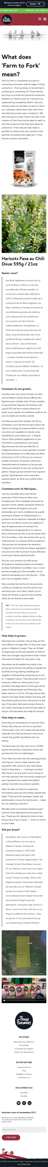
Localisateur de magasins (24, 1049)
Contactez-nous (24, 1078)
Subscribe (11, 1137)
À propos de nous (24, 1067)
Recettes (24, 1096)
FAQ (24, 1071)
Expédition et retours (24, 1074)
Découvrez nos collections (24, 1042)
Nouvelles (24, 1093)
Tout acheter (24, 1045)
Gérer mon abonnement (24, 1052)
